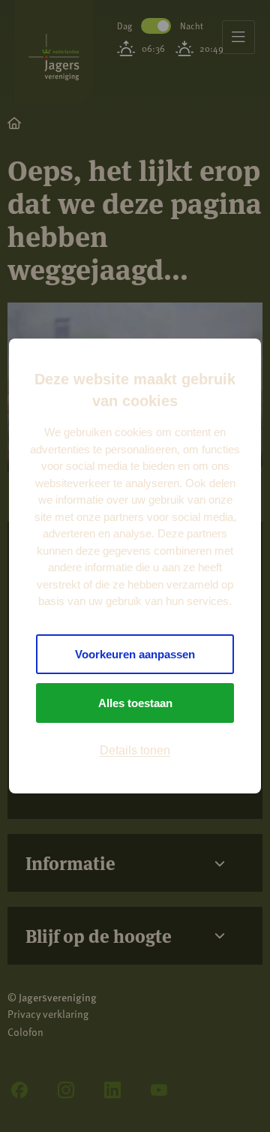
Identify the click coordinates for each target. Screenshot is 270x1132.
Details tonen (135, 750)
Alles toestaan (135, 703)
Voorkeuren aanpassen (135, 654)
